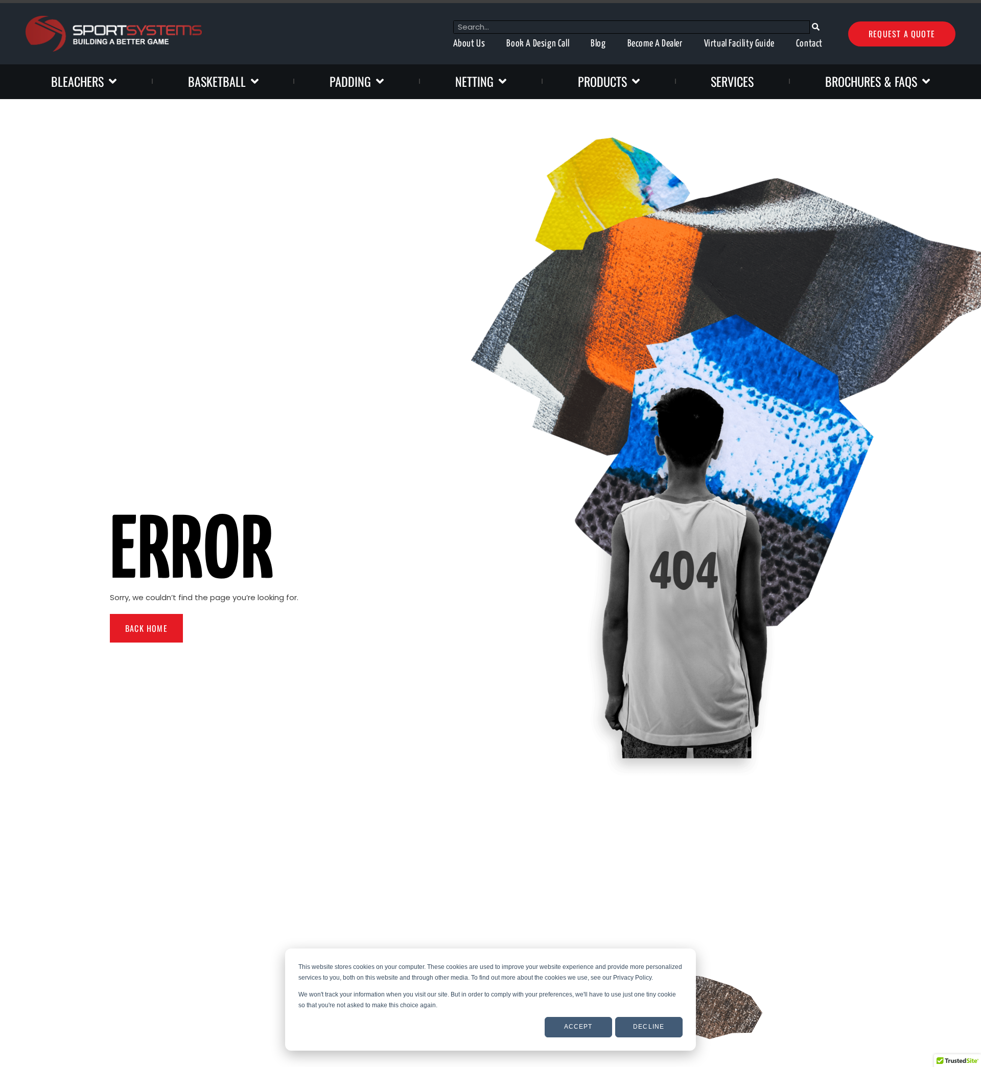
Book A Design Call (537, 44)
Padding (350, 81)
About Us (469, 44)
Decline (648, 1026)
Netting (474, 81)
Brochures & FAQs (871, 81)
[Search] (816, 27)
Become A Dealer (655, 44)
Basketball (217, 81)
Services (732, 81)
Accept (578, 1026)
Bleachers (77, 81)
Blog (598, 44)
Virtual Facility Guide (739, 44)
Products (602, 81)
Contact (809, 44)
